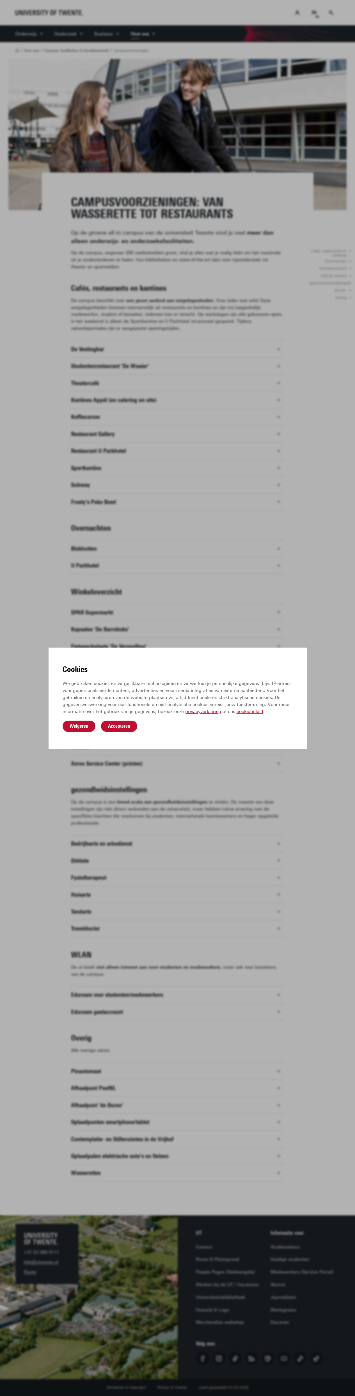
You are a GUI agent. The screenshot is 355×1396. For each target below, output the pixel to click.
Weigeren (79, 726)
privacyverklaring (203, 711)
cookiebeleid (250, 711)
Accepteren (119, 726)
